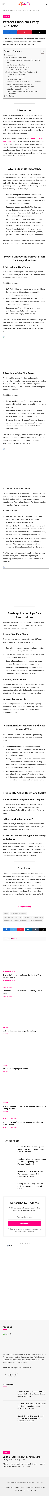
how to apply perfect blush (33, 917)
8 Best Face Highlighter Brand (15, 1068)
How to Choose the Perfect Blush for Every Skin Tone (23, 61)
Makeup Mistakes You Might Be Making (19, 1031)
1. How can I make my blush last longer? (22, 87)
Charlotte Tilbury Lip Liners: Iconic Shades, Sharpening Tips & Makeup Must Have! (31, 1161)
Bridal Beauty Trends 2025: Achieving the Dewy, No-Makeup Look (22, 1458)
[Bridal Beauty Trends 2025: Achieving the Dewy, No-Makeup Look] (24, 1441)
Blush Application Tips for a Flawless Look (21, 72)
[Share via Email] (39, 32)
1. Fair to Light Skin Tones (17, 65)
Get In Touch (19, 1487)
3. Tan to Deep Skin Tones (18, 69)
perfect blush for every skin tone (15, 921)
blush (6, 913)
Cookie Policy (20, 1490)
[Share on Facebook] (10, 32)
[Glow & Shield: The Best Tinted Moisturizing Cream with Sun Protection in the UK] (9, 1174)
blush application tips (18, 913)
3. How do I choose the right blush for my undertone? (23, 92)
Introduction (10, 55)
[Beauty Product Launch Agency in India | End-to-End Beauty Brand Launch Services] (9, 1149)
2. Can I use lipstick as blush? (19, 89)
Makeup (6, 16)
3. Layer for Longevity (16, 79)
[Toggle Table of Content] (41, 52)
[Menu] (4, 4)
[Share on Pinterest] (24, 32)
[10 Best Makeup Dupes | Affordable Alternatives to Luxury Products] (24, 1088)
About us (9, 1487)
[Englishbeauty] (24, 3)
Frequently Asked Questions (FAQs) (19, 84)
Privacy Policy (21, 1231)
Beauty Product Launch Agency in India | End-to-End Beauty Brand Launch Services (31, 1149)
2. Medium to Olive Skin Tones (19, 67)
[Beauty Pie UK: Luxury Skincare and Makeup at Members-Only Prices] (9, 1186)
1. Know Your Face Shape (17, 74)
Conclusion (10, 96)
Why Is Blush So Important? (16, 57)
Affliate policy (40, 1487)
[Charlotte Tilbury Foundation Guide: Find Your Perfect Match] (24, 956)
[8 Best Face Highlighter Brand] (24, 1050)
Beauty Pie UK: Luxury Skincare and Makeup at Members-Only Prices (30, 1186)
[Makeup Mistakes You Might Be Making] (24, 1012)
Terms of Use (32, 1490)
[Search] (45, 3)
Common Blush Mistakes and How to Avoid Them (23, 82)
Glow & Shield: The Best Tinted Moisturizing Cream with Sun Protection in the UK (30, 1173)
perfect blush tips (36, 921)
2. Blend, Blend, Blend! (16, 77)
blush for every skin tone (12, 917)
